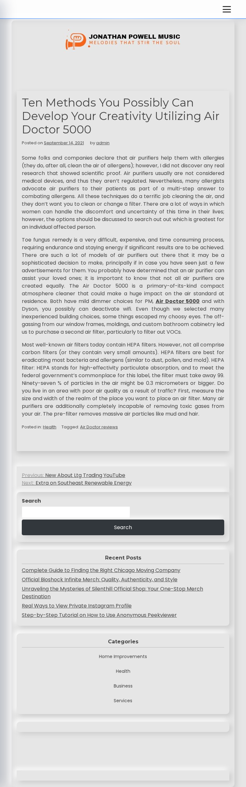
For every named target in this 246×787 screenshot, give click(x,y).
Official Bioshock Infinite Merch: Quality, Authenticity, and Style (99, 579)
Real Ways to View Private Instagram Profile (77, 605)
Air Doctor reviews (99, 427)
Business (123, 686)
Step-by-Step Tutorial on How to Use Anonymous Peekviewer (99, 615)
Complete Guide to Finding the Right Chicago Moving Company (101, 570)
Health (49, 427)
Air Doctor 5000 (178, 301)
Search (31, 501)
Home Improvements (123, 656)
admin (103, 143)
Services (123, 700)
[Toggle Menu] (226, 9)
